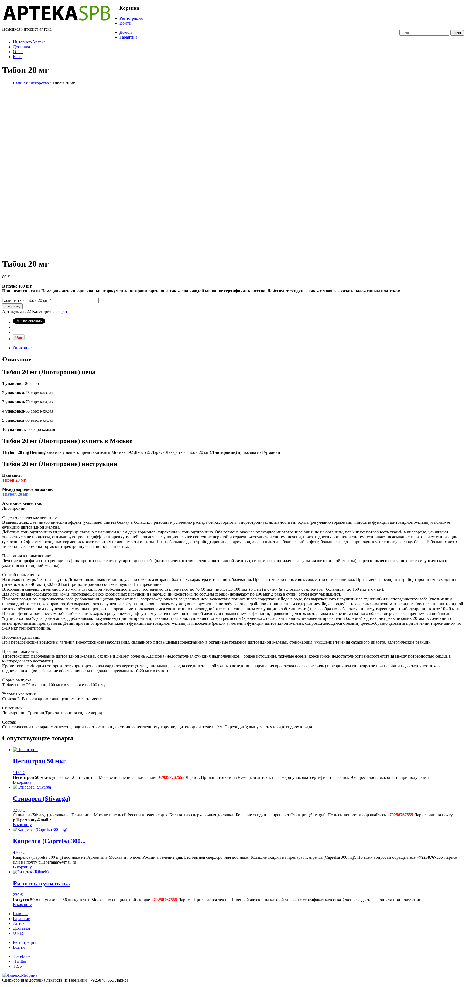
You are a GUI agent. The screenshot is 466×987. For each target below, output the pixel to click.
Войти (125, 23)
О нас (18, 51)
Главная (20, 83)
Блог (17, 56)
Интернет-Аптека (29, 42)
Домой (125, 32)
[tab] (238, 348)
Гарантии (128, 37)
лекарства (40, 83)
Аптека (19, 923)
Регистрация (131, 18)
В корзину (12, 306)
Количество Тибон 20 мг (25, 300)
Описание (22, 348)
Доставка (21, 47)
